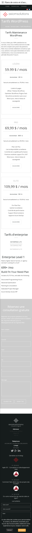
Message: (4, 380)
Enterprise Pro (16, 246)
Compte (7, 6)
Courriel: (3, 339)
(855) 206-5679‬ (23, 443)
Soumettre (7, 401)
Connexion (24, 6)
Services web (15, 26)
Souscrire (16, 107)
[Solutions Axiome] (16, 420)
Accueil (7, 26)
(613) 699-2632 (8, 443)
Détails (9, 530)
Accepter (22, 530)
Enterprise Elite (16, 249)
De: (2, 360)
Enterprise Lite (16, 242)
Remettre (20, 401)
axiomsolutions (16, 424)
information (16, 448)
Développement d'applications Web (16, 437)
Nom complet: (5, 329)
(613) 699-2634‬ (16, 443)
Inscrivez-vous (15, 6)
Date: (2, 350)
